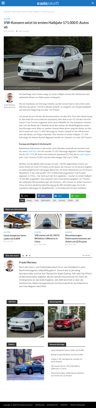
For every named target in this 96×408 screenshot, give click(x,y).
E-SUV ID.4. (32, 151)
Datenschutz (52, 405)
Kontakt (64, 405)
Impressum (39, 405)
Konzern (62, 200)
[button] (27, 196)
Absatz (29, 200)
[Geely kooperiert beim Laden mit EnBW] (17, 221)
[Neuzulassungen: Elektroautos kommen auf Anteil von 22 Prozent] (78, 221)
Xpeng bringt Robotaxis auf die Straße (67, 354)
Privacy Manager (77, 405)
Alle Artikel (86, 255)
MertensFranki (10, 107)
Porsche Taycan (83, 154)
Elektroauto (45, 200)
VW (77, 200)
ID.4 (54, 200)
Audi (36, 200)
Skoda (70, 200)
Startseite (7, 12)
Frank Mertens (9, 105)
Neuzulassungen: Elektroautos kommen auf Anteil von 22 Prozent (78, 238)
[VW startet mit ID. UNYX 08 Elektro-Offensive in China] (48, 221)
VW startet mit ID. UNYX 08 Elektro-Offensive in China (47, 238)
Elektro (7, 19)
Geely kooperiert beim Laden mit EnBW (15, 237)
